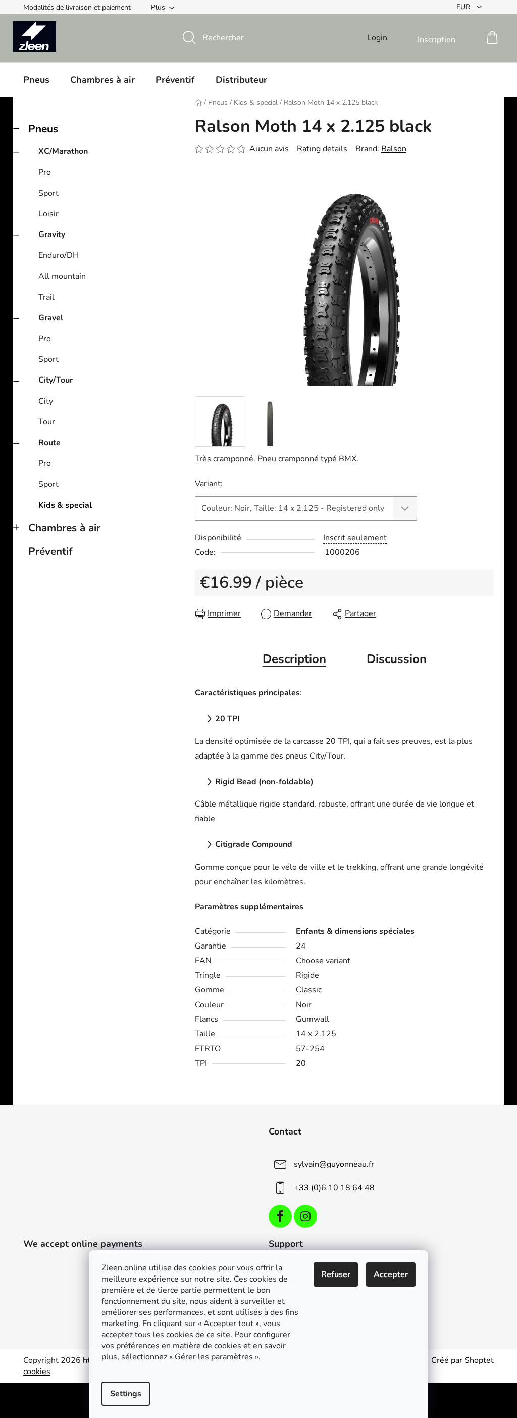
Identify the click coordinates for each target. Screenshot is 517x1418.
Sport (48, 193)
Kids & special (65, 505)
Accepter (391, 1274)
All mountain (62, 276)
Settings (125, 1393)
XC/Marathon (63, 151)
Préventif (50, 551)
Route (49, 442)
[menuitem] (36, 80)
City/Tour (55, 380)
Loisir (48, 213)
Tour (46, 422)
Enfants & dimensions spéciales (355, 931)
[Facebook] (280, 1216)
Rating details (322, 148)
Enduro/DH (58, 255)
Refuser (335, 1274)
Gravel (50, 317)
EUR (464, 7)
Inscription (436, 39)
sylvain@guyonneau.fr (334, 1164)
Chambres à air (64, 528)
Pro (44, 172)
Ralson (393, 148)
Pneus (43, 129)
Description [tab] (294, 659)
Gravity (51, 234)
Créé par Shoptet (462, 1360)
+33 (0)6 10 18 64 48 (334, 1187)
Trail (46, 297)
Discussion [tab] (397, 659)
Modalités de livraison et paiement (77, 7)
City (45, 401)
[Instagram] (305, 1216)
